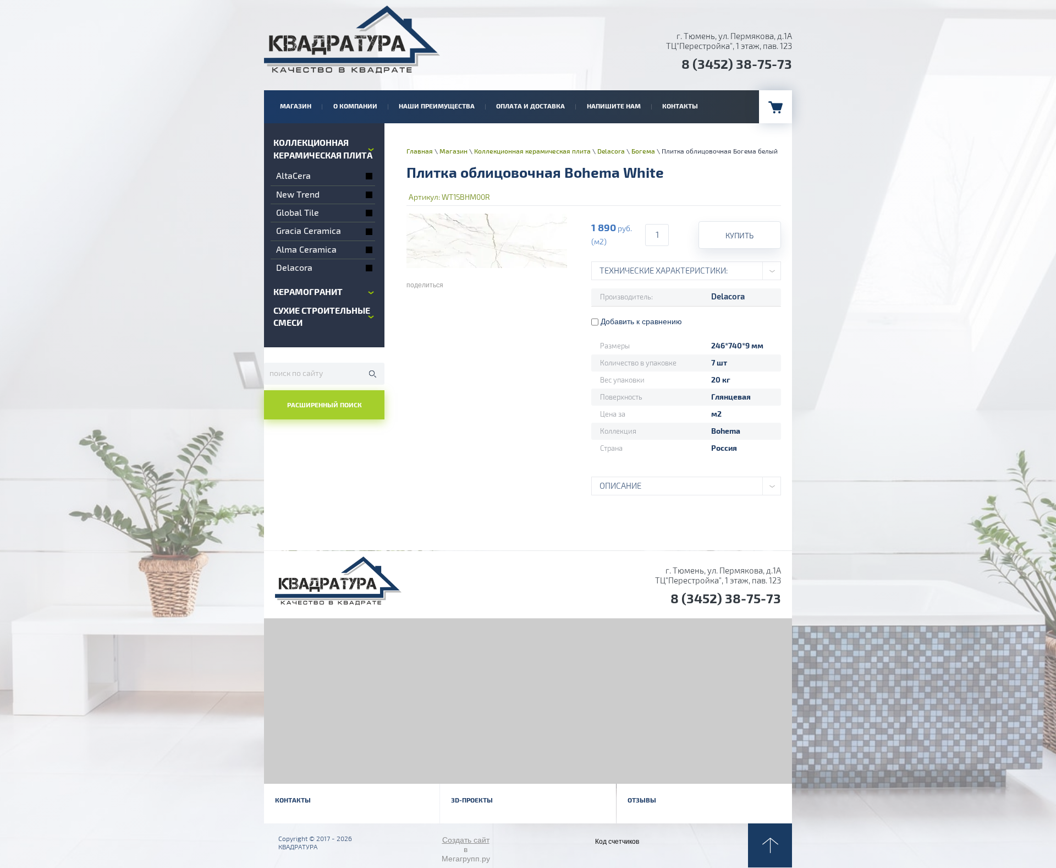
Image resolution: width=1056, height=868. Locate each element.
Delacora (294, 268)
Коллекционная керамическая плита (532, 152)
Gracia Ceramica (308, 231)
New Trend (298, 194)
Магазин (453, 152)
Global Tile (297, 213)
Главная (419, 152)
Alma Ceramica (306, 249)
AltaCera (293, 176)
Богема (643, 152)
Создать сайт (466, 840)
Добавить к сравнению (640, 321)
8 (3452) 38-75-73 (736, 64)
